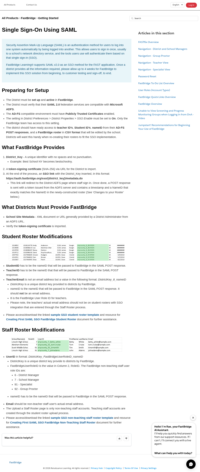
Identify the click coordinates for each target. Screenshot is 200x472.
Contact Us (31, 4)
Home (9, 5)
